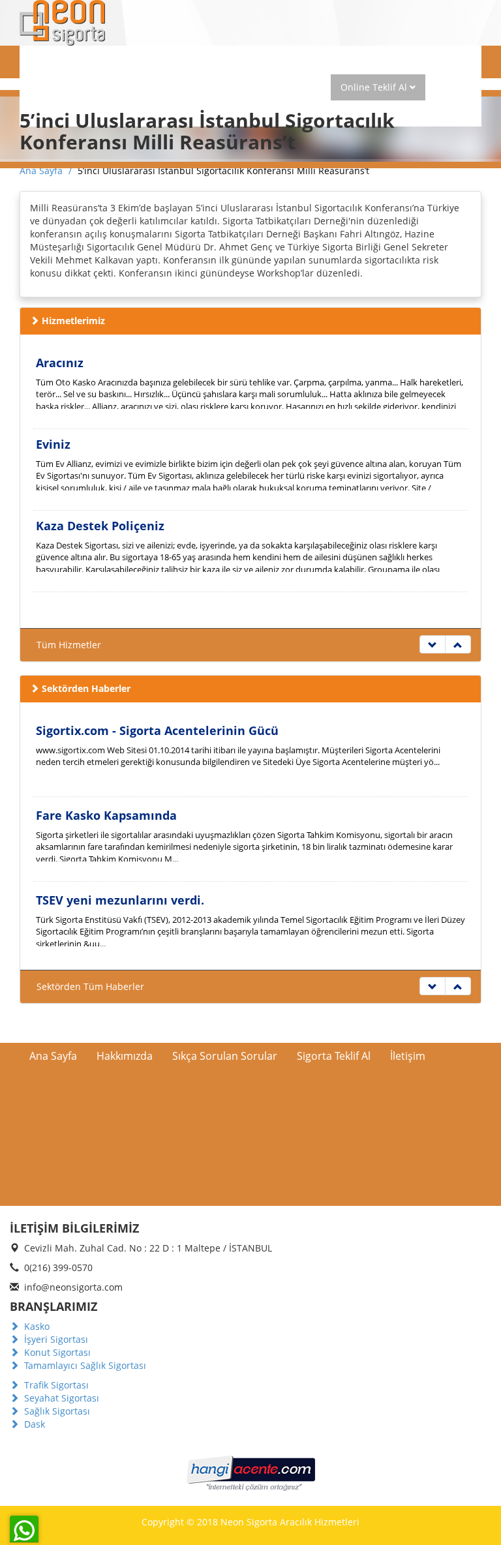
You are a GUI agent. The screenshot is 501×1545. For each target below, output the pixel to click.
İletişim (407, 1056)
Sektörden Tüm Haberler (90, 986)
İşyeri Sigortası (55, 1339)
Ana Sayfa (60, 87)
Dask (33, 1424)
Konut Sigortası (56, 1352)
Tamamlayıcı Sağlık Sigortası (84, 1365)
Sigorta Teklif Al (334, 1056)
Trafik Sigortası (55, 1385)
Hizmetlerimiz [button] (203, 87)
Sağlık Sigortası (56, 1411)
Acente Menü (106, 61)
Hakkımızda (127, 87)
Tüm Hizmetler (69, 644)
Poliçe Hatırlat (290, 87)
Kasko (36, 1326)
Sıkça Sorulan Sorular (224, 1056)
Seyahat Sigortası (60, 1398)
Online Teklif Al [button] (375, 87)
